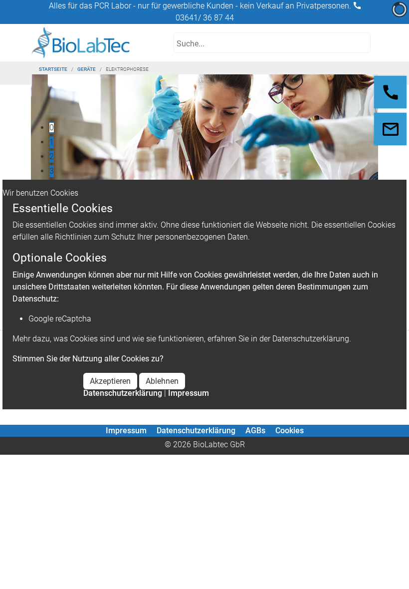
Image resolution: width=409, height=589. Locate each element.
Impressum (188, 393)
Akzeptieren (110, 381)
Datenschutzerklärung (122, 393)
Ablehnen (162, 381)
